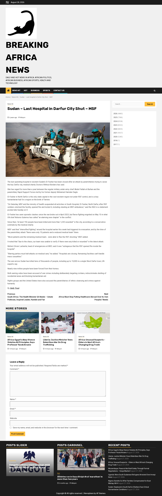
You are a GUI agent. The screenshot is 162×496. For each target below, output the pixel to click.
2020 (115, 137)
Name (13, 399)
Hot (25, 91)
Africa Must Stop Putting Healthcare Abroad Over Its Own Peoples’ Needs (83, 297)
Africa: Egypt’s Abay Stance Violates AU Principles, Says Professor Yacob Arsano (21, 342)
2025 (115, 117)
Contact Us (58, 91)
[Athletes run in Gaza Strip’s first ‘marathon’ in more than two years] (81, 459)
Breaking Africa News (27, 57)
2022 (115, 129)
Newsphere (88, 493)
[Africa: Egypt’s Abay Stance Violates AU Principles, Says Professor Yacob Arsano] (22, 322)
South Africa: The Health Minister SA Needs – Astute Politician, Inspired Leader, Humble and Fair (30, 297)
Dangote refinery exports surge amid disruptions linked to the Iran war (29, 466)
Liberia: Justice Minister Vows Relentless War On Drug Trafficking (58, 342)
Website (13, 418)
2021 (115, 133)
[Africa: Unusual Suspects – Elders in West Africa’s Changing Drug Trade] (93, 322)
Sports (46, 91)
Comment (14, 369)
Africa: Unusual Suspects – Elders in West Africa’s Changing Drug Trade (92, 342)
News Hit (16, 91)
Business (35, 91)
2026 (115, 114)
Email (13, 409)
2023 (115, 125)
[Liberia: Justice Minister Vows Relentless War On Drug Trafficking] (57, 322)
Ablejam (22, 117)
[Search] (154, 90)
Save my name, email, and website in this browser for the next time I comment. (45, 428)
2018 (115, 140)
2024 (115, 121)
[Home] (8, 90)
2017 (115, 144)
